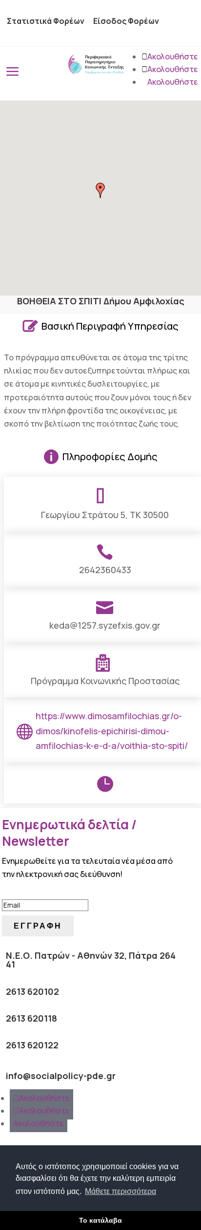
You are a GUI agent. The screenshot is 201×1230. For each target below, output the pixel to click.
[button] (100, 190)
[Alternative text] (96, 71)
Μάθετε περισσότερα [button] (120, 1191)
